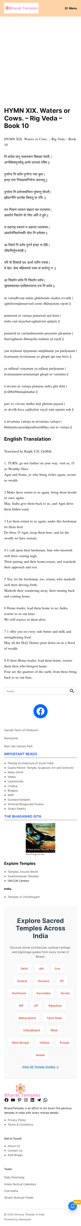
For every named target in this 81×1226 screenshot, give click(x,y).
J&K (41, 968)
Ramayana (11, 738)
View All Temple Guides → (40, 1066)
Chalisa (12, 786)
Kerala (65, 993)
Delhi (24, 968)
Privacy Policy (17, 1120)
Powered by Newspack (17, 1219)
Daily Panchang (14, 1177)
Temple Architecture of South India (30, 763)
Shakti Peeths (17, 808)
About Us (14, 1146)
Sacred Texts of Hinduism (21, 730)
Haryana (43, 981)
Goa (57, 968)
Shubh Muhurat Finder (18, 1197)
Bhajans (13, 790)
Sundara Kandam (19, 799)
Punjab (64, 1042)
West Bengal (20, 1042)
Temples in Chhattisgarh (24, 897)
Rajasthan (55, 1005)
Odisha (44, 1042)
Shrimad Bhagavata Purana (25, 804)
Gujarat (22, 981)
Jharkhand (18, 993)
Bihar (54, 1030)
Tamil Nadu (54, 1018)
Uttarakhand (31, 1030)
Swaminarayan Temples (23, 876)
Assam (40, 1055)
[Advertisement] (40, 64)
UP (36, 1005)
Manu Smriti (15, 772)
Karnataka (43, 993)
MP (21, 1005)
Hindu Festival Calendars (20, 1184)
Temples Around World (23, 871)
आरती (10, 795)
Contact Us (15, 1150)
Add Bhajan (15, 1155)
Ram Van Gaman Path (18, 746)
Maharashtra (27, 1018)
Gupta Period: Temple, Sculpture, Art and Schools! (41, 767)
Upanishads (16, 781)
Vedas (12, 776)
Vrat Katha (11, 1191)
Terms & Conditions (20, 1124)
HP (62, 981)
